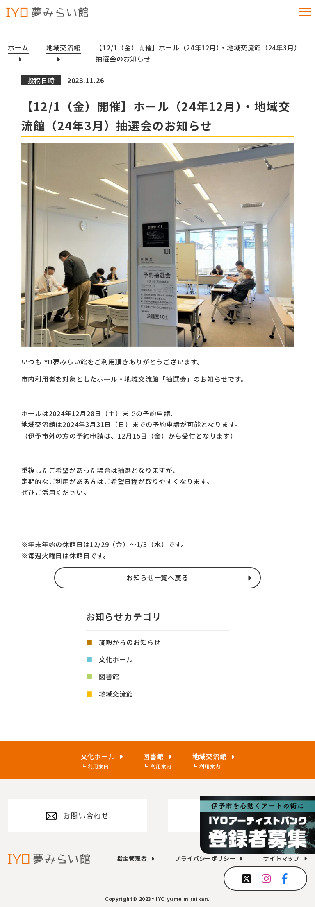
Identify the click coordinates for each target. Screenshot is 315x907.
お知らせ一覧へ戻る (157, 577)
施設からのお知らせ (130, 642)
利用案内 (98, 765)
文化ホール (116, 659)
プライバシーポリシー (205, 858)
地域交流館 (116, 694)
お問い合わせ (86, 815)
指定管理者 (132, 858)
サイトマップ (281, 858)
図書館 (109, 676)
